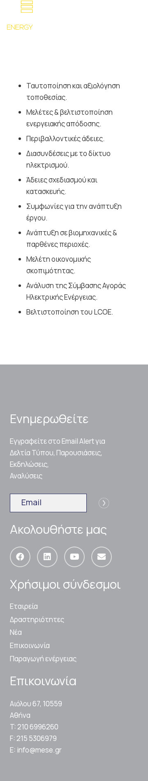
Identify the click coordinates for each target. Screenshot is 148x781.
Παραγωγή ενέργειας (43, 658)
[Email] (101, 557)
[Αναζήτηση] (108, 16)
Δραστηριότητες (37, 619)
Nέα (16, 632)
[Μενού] (136, 16)
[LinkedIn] (47, 557)
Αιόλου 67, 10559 (36, 703)
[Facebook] (20, 557)
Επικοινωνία (30, 645)
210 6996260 (37, 726)
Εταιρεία (24, 606)
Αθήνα (20, 715)
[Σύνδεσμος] (20, 16)
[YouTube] (74, 557)
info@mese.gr (39, 750)
